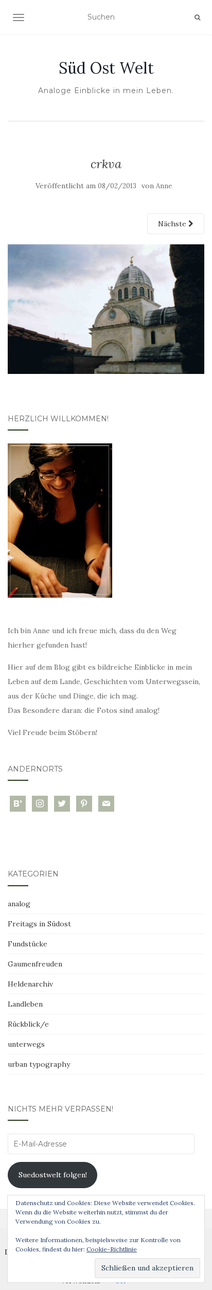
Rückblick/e (28, 1024)
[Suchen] (197, 17)
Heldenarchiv (30, 984)
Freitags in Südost (39, 923)
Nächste (173, 223)
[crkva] (106, 308)
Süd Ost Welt (106, 68)
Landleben (25, 1004)
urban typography (39, 1064)
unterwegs (26, 1044)
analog (19, 903)
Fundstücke (27, 943)
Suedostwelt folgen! (53, 1174)
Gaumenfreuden (35, 964)
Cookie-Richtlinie (111, 1249)
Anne (164, 186)
